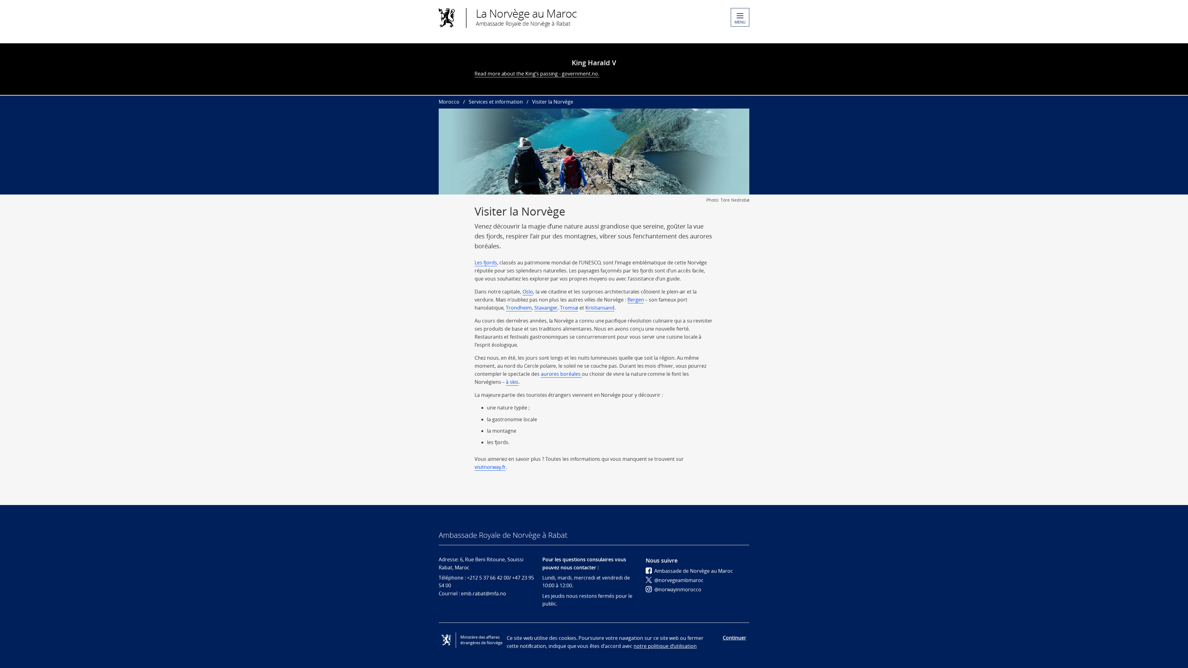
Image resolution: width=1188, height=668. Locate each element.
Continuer (734, 637)
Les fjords (486, 262)
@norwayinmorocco (677, 589)
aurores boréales (561, 373)
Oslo (528, 291)
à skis (512, 382)
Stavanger (546, 307)
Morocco (449, 101)
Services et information (496, 101)
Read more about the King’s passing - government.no (536, 73)
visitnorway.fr (490, 467)
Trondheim (519, 307)
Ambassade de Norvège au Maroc (693, 570)
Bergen (635, 299)
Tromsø (569, 307)
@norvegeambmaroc (679, 580)
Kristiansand (599, 307)
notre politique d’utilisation (665, 646)
